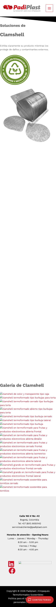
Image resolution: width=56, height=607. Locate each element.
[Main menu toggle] (49, 8)
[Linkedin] (11, 564)
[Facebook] (12, 570)
